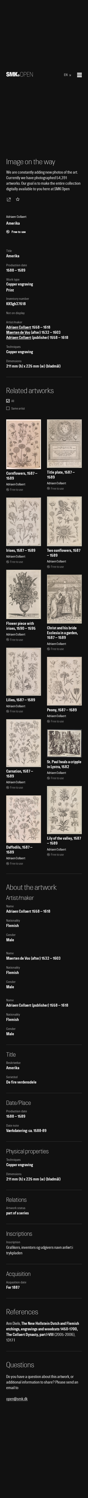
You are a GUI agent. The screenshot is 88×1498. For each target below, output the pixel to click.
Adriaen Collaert (18, 327)
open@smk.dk (17, 1399)
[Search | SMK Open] (19, 75)
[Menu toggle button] (79, 74)
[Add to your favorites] (18, 199)
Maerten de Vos (18, 332)
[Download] (9, 199)
